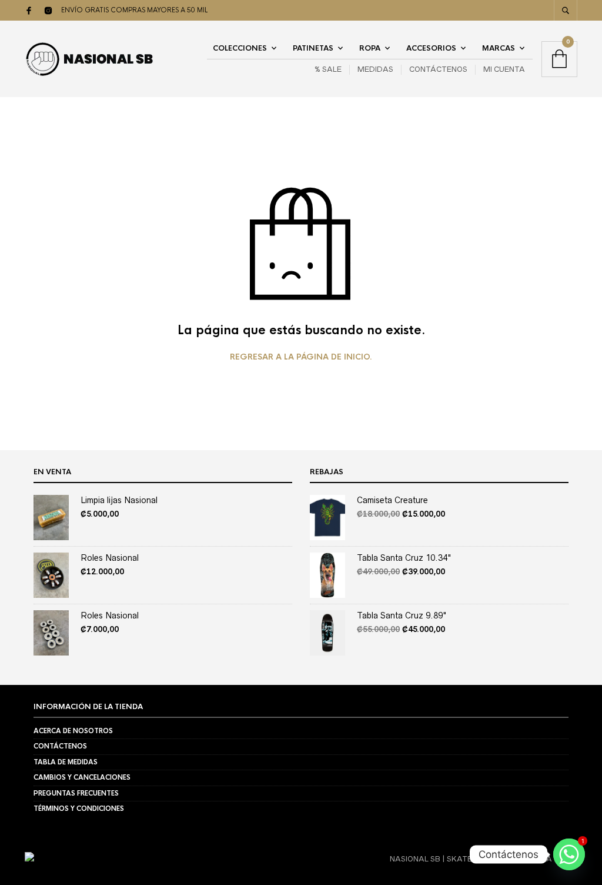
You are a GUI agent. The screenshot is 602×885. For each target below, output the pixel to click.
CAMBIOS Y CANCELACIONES (82, 777)
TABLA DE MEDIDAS (66, 762)
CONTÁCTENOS (438, 69)
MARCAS (498, 48)
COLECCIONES (240, 48)
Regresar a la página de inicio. (301, 357)
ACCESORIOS (431, 48)
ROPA (369, 48)
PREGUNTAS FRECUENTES (76, 793)
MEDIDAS (375, 69)
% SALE (328, 69)
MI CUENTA (504, 69)
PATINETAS (313, 48)
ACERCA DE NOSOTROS (73, 731)
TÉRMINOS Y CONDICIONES (79, 808)
